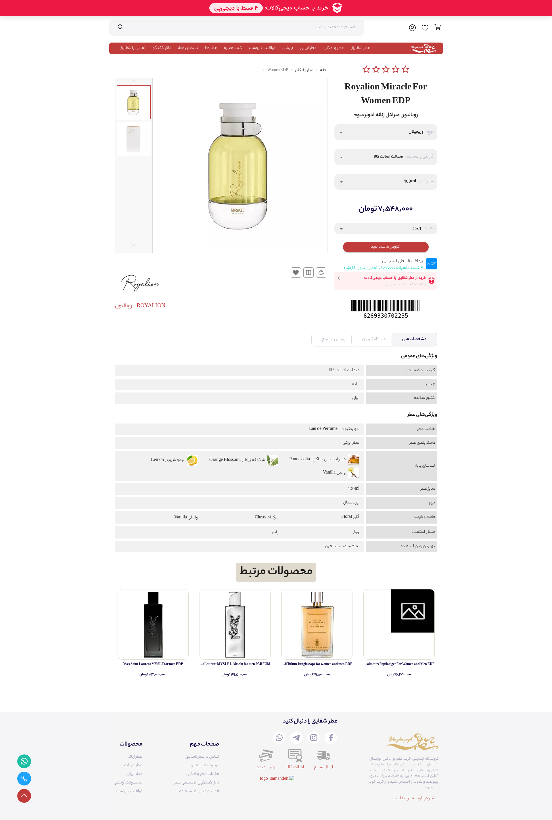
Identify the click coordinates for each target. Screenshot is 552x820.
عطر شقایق (360, 48)
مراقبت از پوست (262, 48)
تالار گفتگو (161, 48)
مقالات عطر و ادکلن (202, 774)
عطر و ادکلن (333, 48)
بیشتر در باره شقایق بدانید (416, 798)
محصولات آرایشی (128, 782)
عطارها (211, 48)
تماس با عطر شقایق (202, 757)
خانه (323, 70)
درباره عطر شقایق (204, 765)
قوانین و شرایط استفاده (199, 791)
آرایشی (287, 48)
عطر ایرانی (308, 48)
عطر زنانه (134, 757)
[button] (385, 132)
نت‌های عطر (188, 48)
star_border (366, 69)
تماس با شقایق (132, 48)
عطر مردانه (133, 765)
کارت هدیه (233, 48)
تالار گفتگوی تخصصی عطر (196, 782)
